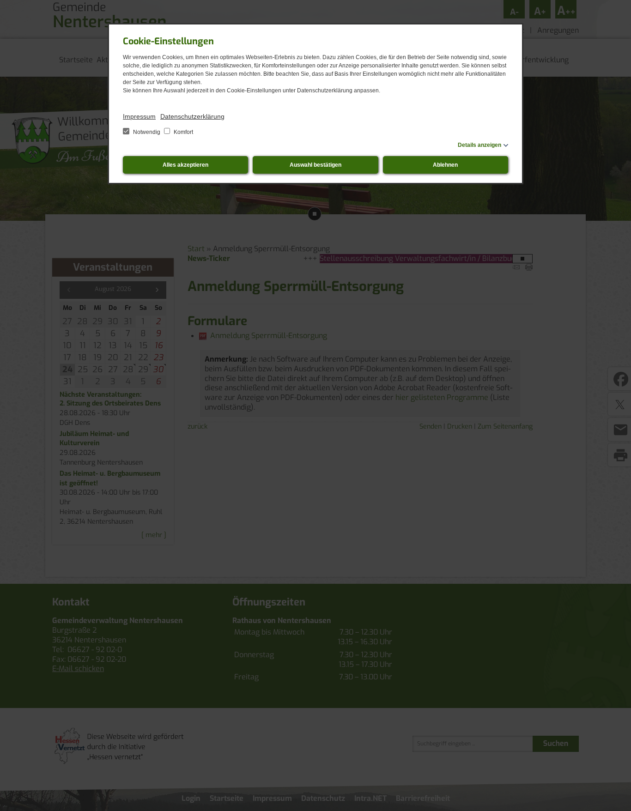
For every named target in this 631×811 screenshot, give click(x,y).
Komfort (182, 132)
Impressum (139, 116)
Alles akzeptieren (185, 165)
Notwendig (147, 132)
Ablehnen (445, 165)
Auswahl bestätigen (315, 165)
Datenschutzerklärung (192, 116)
